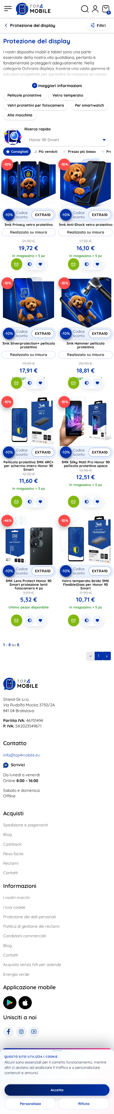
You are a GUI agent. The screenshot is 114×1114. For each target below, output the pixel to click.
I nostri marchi (16, 897)
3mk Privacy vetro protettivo (29, 224)
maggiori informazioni (59, 85)
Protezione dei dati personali (29, 916)
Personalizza (30, 1104)
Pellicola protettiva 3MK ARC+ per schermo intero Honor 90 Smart (28, 466)
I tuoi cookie (14, 907)
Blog (7, 834)
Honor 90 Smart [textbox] (44, 139)
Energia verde (16, 974)
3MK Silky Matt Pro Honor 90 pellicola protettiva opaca (86, 464)
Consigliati (19, 151)
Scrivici (18, 764)
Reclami (10, 863)
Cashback (12, 844)
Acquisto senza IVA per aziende (32, 964)
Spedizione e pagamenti (25, 824)
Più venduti (48, 151)
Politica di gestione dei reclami (31, 926)
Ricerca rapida (37, 129)
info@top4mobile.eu (21, 755)
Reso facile (13, 853)
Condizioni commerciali (24, 935)
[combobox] (67, 140)
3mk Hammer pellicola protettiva (85, 345)
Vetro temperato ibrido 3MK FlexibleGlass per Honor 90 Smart (85, 584)
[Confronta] (29, 264)
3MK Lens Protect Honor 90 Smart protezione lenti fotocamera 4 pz (28, 584)
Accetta (57, 1090)
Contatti (10, 872)
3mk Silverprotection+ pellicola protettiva (28, 345)
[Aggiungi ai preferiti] (40, 264)
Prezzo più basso (82, 151)
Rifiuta (83, 1104)
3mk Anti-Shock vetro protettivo (85, 224)
